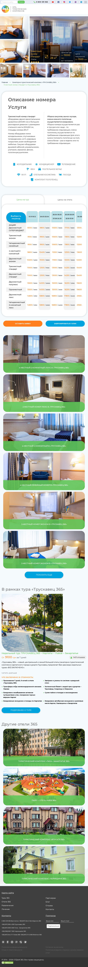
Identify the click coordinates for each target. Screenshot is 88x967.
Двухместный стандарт (15, 275)
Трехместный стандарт (15, 267)
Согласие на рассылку (54, 947)
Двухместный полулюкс (15, 283)
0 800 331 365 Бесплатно (10, 921)
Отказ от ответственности (12, 950)
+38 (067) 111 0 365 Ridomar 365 (31, 934)
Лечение (6, 909)
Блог (48, 902)
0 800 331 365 (41, 2)
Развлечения (8, 905)
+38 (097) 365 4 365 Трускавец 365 (13, 924)
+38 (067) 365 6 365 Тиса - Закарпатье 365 (16, 928)
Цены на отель (65, 200)
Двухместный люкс (15, 296)
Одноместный (15, 290)
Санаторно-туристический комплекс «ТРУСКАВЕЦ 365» (34, 82)
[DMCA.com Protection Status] (7, 962)
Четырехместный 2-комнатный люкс (17, 305)
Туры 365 (5, 898)
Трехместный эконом (15, 237)
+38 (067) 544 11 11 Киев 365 (11, 934)
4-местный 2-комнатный (15, 252)
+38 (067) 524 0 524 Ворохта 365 (30, 921)
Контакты (50, 909)
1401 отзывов (79, 657)
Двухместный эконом (15, 260)
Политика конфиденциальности (14, 947)
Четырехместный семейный (17, 244)
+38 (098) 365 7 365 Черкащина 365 (14, 931)
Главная (5, 82)
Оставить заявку (23, 324)
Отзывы (49, 906)
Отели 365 (6, 902)
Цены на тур (22, 199)
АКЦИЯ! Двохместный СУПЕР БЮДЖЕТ (16, 228)
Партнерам (51, 898)
